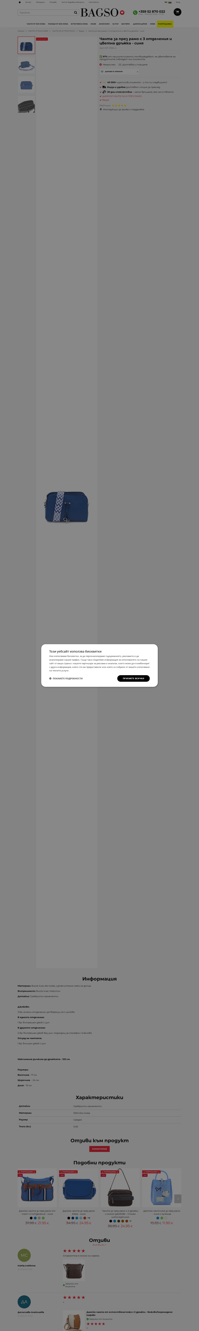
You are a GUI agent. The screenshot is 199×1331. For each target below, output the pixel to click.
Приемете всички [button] (133, 678)
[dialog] (99, 665)
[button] (66, 678)
